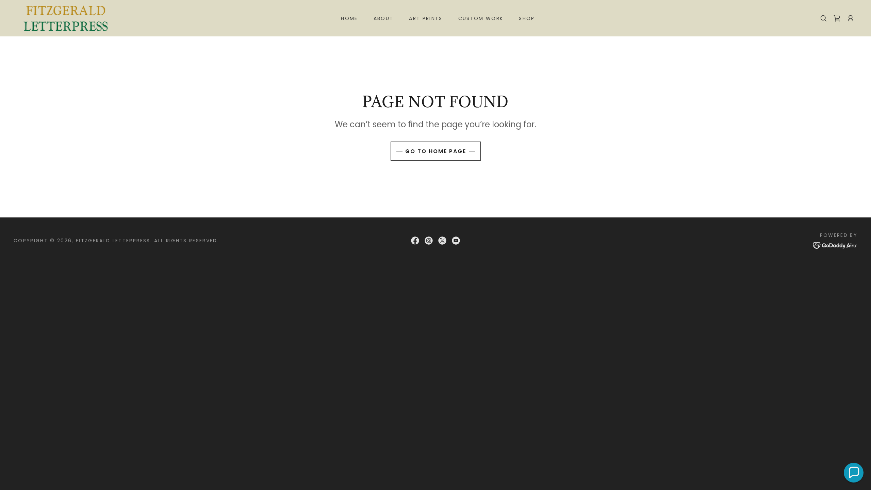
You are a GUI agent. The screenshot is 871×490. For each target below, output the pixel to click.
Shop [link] (527, 18)
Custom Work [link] (481, 18)
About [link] (384, 18)
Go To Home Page (435, 151)
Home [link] (349, 18)
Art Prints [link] (425, 18)
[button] (850, 18)
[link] (66, 17)
